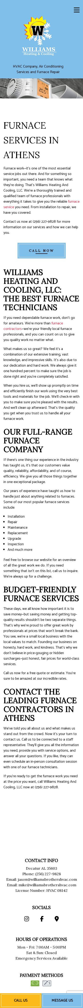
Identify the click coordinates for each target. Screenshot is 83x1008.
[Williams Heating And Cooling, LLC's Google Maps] (57, 919)
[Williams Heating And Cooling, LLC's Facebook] (42, 919)
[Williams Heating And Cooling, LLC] (38, 34)
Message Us (62, 1000)
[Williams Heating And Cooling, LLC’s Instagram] (26, 919)
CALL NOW (41, 251)
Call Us (21, 1000)
